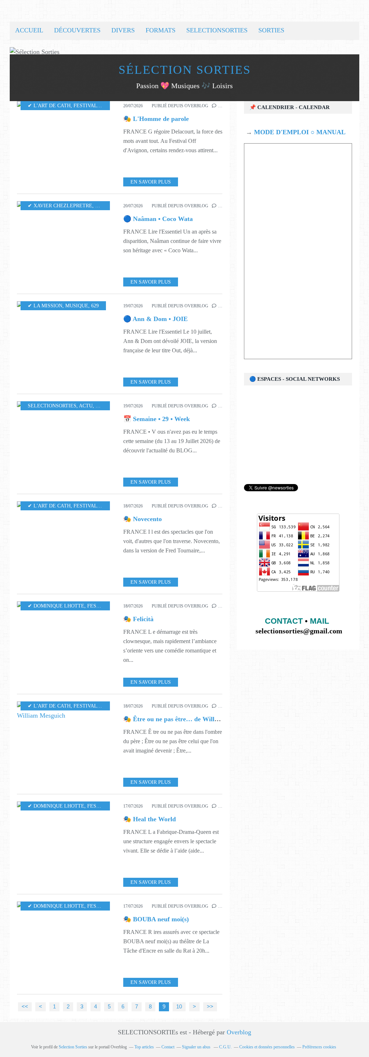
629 (95, 305)
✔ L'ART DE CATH (49, 105)
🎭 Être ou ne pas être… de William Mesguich (188, 719)
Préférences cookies (319, 1046)
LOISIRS (105, 405)
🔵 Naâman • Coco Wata (158, 218)
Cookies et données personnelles (267, 1046)
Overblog (239, 1032)
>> (210, 1006)
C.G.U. (225, 1046)
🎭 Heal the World (149, 819)
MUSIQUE (106, 205)
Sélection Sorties (185, 69)
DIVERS (123, 30)
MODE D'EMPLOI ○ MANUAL (299, 132)
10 (179, 1006)
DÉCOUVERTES (77, 30)
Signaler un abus (197, 1046)
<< (25, 1006)
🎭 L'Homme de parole (156, 118)
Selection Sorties (73, 1046)
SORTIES (271, 30)
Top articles (144, 1046)
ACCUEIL (29, 30)
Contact (167, 1046)
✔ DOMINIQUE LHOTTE (56, 606)
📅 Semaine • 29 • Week (156, 419)
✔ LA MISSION (45, 305)
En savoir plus (150, 182)
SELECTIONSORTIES (217, 30)
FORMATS (160, 30)
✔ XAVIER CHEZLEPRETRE (60, 205)
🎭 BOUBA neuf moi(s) (156, 919)
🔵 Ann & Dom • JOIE (155, 318)
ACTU (86, 405)
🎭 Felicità (138, 619)
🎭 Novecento (142, 519)
